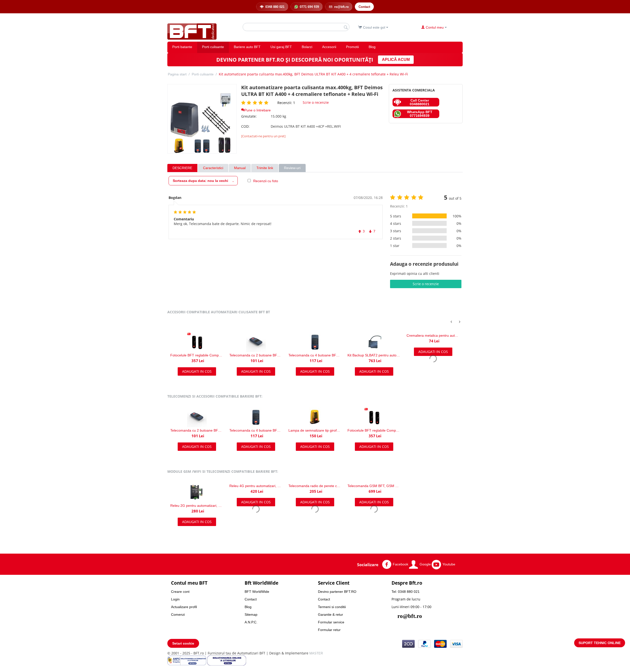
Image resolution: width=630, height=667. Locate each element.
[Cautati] (345, 27)
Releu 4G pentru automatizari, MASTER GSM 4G (256, 486)
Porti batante (182, 47)
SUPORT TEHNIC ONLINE (600, 643)
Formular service (331, 622)
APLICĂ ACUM (396, 59)
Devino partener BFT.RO (337, 592)
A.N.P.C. (251, 622)
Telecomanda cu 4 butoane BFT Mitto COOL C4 (256, 355)
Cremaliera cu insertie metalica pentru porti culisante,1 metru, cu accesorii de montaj (433, 335)
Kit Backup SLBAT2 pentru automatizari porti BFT (315, 355)
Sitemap (251, 614)
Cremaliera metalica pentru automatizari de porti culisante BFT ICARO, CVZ (374, 335)
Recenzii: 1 (286, 102)
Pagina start (177, 74)
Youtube (448, 564)
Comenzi (178, 614)
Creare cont (180, 592)
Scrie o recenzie (316, 102)
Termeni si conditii (332, 607)
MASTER (316, 653)
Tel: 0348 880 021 (406, 592)
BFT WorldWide (257, 592)
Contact (251, 599)
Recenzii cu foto (265, 181)
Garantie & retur (330, 614)
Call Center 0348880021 (419, 102)
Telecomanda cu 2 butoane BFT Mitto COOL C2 (196, 355)
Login (175, 599)
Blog (372, 47)
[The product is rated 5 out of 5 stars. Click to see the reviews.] (255, 102)
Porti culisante (213, 47)
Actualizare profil (184, 607)
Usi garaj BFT (281, 47)
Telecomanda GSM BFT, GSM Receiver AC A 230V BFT (374, 486)
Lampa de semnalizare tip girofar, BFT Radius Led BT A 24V (315, 430)
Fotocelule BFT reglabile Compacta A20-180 (374, 430)
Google (425, 564)
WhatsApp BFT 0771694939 (419, 113)
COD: (245, 126)
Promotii (352, 47)
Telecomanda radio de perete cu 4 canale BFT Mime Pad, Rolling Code (315, 486)
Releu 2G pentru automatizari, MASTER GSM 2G (196, 506)
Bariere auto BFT (247, 47)
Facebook (400, 564)
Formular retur (329, 630)
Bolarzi (307, 47)
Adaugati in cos (197, 371)
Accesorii (329, 47)
